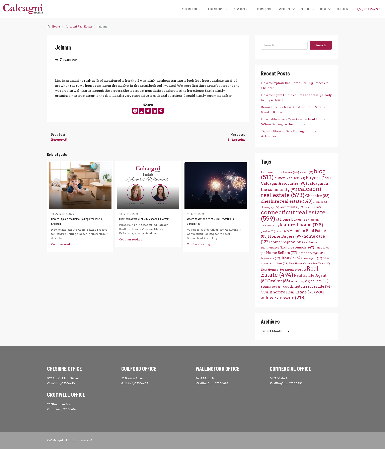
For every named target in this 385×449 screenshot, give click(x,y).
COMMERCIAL (264, 9)
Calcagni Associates (284, 183)
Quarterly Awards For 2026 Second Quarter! (144, 219)
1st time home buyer (280, 172)
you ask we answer (292, 294)
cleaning (320, 202)
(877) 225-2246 (370, 9)
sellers (319, 281)
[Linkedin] (154, 111)
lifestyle (291, 258)
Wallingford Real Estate (288, 292)
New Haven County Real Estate (309, 263)
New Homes (272, 269)
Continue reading (62, 244)
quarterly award (295, 270)
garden (268, 231)
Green (282, 231)
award (306, 172)
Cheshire (317, 195)
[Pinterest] (161, 111)
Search (320, 45)
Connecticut (312, 207)
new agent (312, 258)
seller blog (300, 281)
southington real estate (307, 286)
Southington (272, 286)
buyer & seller (289, 178)
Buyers (318, 177)
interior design (311, 253)
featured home (301, 225)
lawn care (270, 258)
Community (291, 207)
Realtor (279, 281)
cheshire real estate (287, 201)
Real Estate (290, 271)
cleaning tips (270, 207)
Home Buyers (285, 236)
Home (56, 26)
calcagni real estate (291, 192)
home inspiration (289, 242)
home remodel (299, 247)
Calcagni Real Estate (78, 26)
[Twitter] (148, 111)
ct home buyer (292, 219)
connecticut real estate (293, 215)
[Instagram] (141, 111)
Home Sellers (281, 252)
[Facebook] (135, 111)
